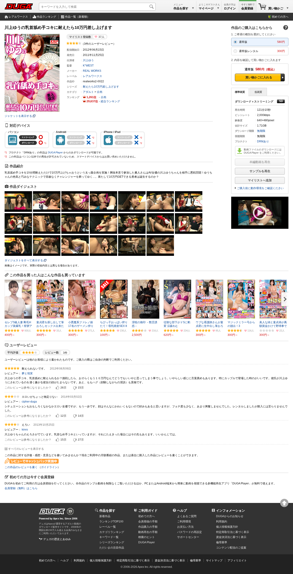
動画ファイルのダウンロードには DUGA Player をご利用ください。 (263, 151)
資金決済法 (231, 537)
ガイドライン (49, 467)
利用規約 (221, 521)
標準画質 (240, 92)
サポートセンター (188, 537)
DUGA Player (55, 152)
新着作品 (104, 516)
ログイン (230, 8)
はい (57, 388)
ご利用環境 (184, 521)
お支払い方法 (185, 526)
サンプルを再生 (260, 171)
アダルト (88, 92)
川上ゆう (88, 60)
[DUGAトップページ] (19, 6)
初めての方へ (280, 16)
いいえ (75, 388)
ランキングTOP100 (111, 521)
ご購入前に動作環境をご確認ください (260, 188)
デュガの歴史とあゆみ (57, 539)
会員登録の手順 (147, 521)
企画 (99, 92)
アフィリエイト (237, 560)
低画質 (258, 92)
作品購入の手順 (147, 526)
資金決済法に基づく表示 (170, 560)
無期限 (261, 130)
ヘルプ (182, 510)
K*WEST (88, 65)
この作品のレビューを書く (21, 467)
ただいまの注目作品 (111, 547)
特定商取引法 (232, 532)
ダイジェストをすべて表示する (24, 260)
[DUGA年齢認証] (52, 511)
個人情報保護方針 (227, 526)
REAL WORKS (92, 70)
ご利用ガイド (147, 510)
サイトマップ (214, 560)
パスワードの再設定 (189, 532)
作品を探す (107, 510)
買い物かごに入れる (258, 77)
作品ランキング (46, 16)
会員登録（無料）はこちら (21, 488)
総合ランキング (110, 101)
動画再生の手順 (147, 532)
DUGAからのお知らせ (229, 516)
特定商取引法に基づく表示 (133, 560)
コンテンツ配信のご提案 (231, 547)
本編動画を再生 (260, 162)
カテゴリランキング (111, 532)
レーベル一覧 (107, 526)
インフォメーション (230, 510)
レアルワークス (18, 16)
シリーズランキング (111, 542)
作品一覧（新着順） (77, 16)
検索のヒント (146, 537)
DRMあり (263, 141)
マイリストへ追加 (260, 180)
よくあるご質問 (186, 516)
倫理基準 (221, 542)
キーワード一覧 (109, 537)
